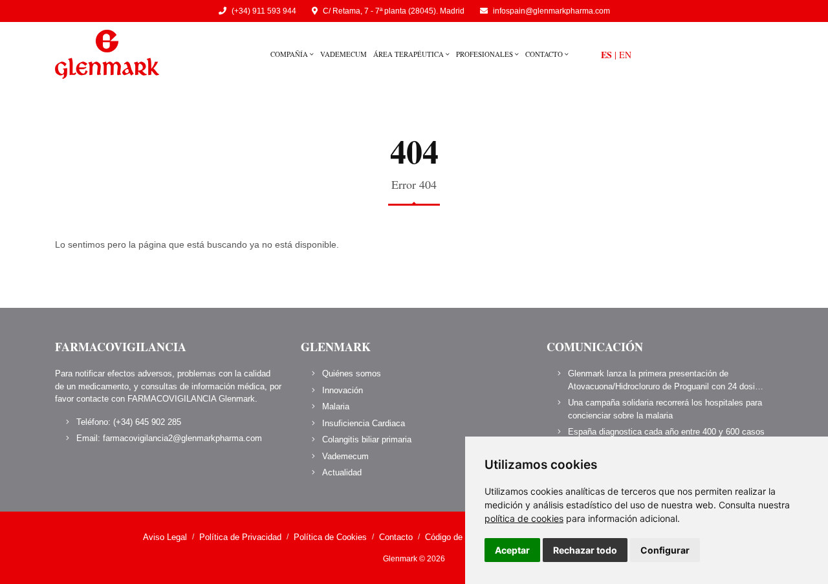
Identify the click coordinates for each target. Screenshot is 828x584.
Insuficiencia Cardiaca (363, 423)
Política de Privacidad (240, 537)
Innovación (342, 390)
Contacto (545, 54)
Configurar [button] (665, 550)
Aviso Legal (165, 537)
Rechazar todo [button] (585, 550)
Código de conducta (462, 537)
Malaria (335, 406)
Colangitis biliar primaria (366, 439)
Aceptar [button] (512, 550)
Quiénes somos (351, 373)
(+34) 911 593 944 (264, 11)
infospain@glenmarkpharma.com (551, 11)
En (625, 55)
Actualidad (342, 472)
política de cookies (524, 518)
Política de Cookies (330, 537)
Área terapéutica (409, 54)
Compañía (290, 54)
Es (606, 54)
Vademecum (343, 54)
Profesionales (485, 54)
